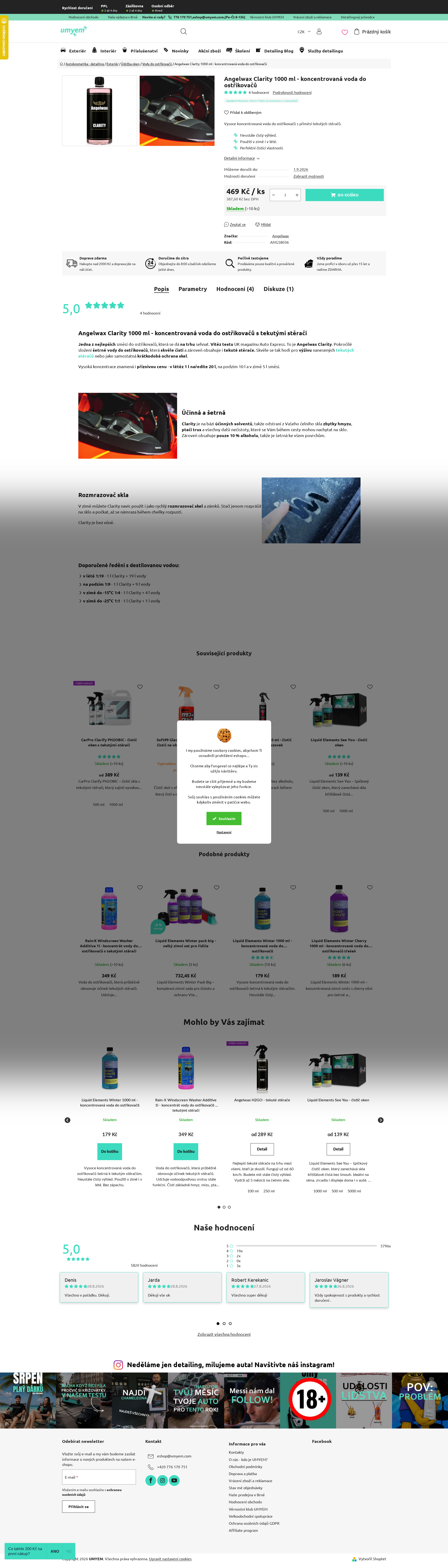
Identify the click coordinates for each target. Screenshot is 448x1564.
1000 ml (116, 804)
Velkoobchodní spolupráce (251, 1516)
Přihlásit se (78, 1506)
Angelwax (280, 235)
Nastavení (224, 832)
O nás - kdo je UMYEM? (248, 1459)
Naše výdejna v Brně (123, 17)
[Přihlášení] (319, 31)
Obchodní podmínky (245, 1466)
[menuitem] (75, 51)
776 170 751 (183, 17)
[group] (110, 1120)
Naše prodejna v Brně (247, 1494)
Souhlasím (227, 818)
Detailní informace (239, 157)
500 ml (98, 804)
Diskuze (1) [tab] (279, 288)
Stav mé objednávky (245, 1487)
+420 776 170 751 (172, 1467)
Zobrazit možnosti (308, 176)
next (382, 751)
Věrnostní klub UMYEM (267, 17)
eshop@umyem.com (208, 17)
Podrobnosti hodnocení (292, 92)
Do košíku (348, 194)
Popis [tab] (161, 288)
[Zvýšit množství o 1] (297, 195)
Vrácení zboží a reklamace (312, 17)
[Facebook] (150, 1480)
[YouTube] (174, 1480)
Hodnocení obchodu (84, 17)
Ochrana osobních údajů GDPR (254, 1523)
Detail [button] (262, 1149)
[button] (109, 1151)
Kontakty (236, 1452)
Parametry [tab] (192, 288)
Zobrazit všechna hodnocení (224, 1334)
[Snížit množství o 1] (273, 195)
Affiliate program (243, 1530)
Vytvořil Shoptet (372, 1558)
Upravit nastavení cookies (170, 1558)
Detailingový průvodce (358, 17)
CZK (301, 31)
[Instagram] (162, 1480)
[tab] (218, 1323)
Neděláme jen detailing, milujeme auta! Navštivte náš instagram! (230, 1364)
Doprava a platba (243, 1473)
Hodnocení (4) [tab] (235, 288)
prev (66, 751)
